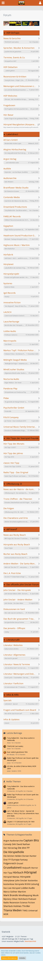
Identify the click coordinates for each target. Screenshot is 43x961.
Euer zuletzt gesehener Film (17, 752)
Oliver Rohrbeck (20, 899)
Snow (9, 743)
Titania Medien (12, 910)
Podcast (32, 899)
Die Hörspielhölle (13, 852)
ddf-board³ (11, 529)
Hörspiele (25, 876)
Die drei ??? (23, 847)
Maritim (22, 891)
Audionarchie (16, 840)
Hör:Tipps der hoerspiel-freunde (22, 438)
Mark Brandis (10, 895)
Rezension (14, 902)
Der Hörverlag (10, 848)
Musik (36, 895)
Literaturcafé (12, 639)
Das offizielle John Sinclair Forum (22, 584)
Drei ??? (7, 859)
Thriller (26, 906)
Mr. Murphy (10, 755)
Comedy (7, 844)
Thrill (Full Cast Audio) (15, 746)
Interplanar (9, 880)
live (5, 888)
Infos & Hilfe (12, 694)
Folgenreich (9, 863)
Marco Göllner (10, 891)
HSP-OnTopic (12, 33)
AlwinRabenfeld (30, 941)
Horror (34, 867)
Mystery (7, 899)
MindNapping (25, 895)
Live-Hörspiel (13, 888)
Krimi (27, 884)
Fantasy (24, 859)
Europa (15, 859)
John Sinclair (21, 880)
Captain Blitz (31, 840)
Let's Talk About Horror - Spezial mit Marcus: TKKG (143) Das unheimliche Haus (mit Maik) (23, 813)
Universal (32, 910)
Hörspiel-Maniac (11, 876)
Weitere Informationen (9, 958)
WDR (5, 914)
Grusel (20, 863)
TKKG (25, 910)
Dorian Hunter (29, 856)
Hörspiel (30, 872)
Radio (6, 902)
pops (9, 763)
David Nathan (23, 844)
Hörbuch (18, 872)
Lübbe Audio (28, 887)
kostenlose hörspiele (13, 884)
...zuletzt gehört (12, 803)
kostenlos (33, 880)
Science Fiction (27, 902)
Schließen (22, 958)
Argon (6, 840)
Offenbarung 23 (14, 484)
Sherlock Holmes (12, 906)
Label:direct (12, 134)
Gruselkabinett (12, 867)
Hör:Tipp (7, 872)
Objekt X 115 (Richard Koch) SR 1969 (20, 822)
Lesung (35, 884)
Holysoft (26, 867)
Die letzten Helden (12, 856)
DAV (14, 844)
